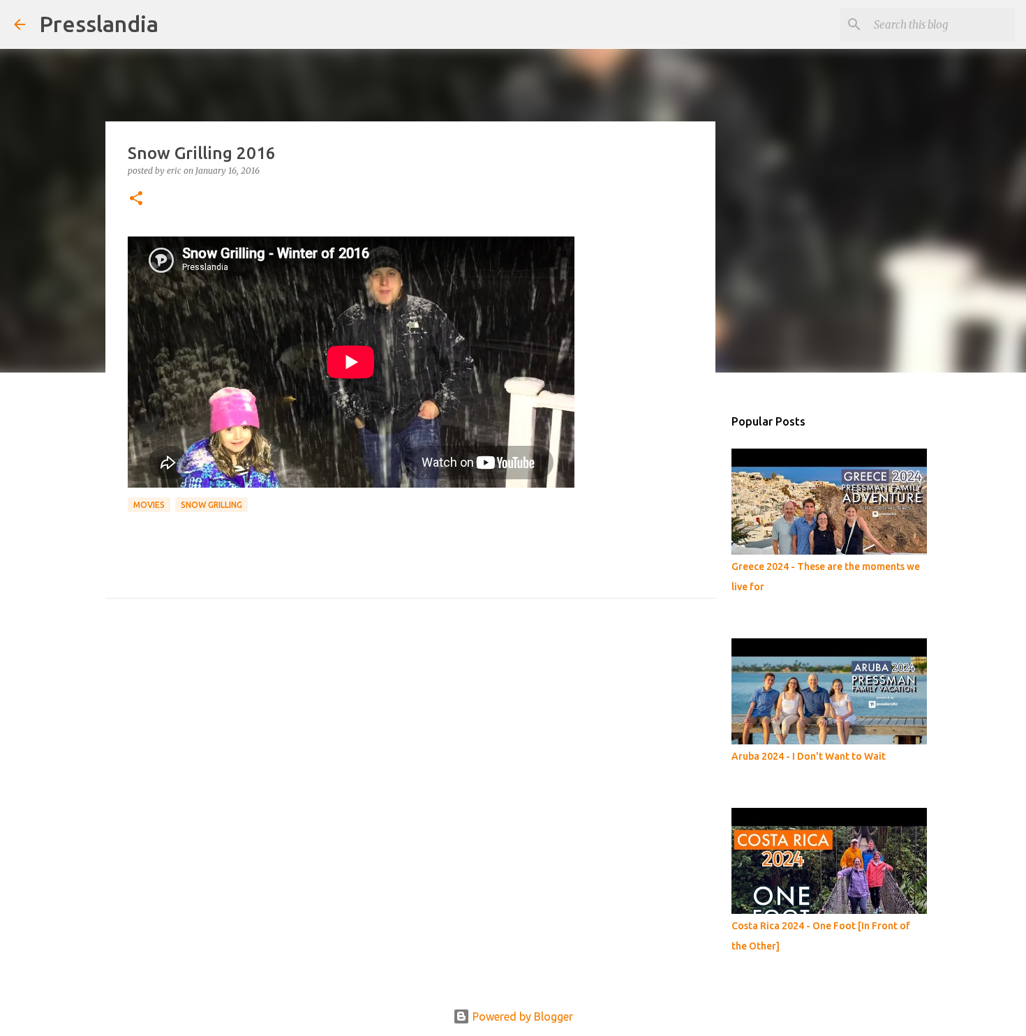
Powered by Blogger (521, 1016)
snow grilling (211, 504)
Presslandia (98, 23)
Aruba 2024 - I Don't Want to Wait (808, 756)
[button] (136, 199)
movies (149, 504)
